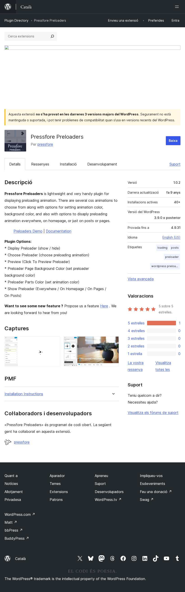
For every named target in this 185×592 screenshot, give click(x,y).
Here (104, 306)
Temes (55, 483)
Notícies (11, 483)
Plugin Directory (16, 20)
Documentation (58, 231)
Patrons (56, 499)
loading (162, 247)
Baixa (173, 140)
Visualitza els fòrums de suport (153, 412)
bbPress (14, 530)
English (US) (171, 237)
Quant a (11, 475)
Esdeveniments (152, 483)
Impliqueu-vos (151, 475)
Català (20, 558)
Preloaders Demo (28, 231)
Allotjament (14, 491)
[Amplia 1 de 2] (54, 342)
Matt (11, 522)
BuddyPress (17, 538)
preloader (172, 257)
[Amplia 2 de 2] (113, 342)
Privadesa (13, 499)
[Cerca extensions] (52, 36)
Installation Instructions (24, 394)
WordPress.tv (108, 499)
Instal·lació (68, 164)
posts (175, 247)
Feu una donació (156, 491)
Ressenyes (40, 164)
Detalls (15, 164)
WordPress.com (20, 514)
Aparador (57, 475)
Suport (174, 164)
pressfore (45, 144)
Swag (147, 499)
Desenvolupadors (109, 491)
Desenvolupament (102, 164)
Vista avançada (141, 279)
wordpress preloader (165, 266)
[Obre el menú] (178, 7)
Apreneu (101, 475)
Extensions (59, 491)
